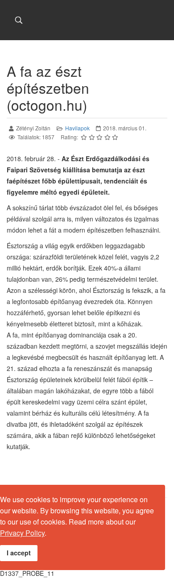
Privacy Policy (22, 533)
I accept (19, 552)
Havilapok (77, 128)
